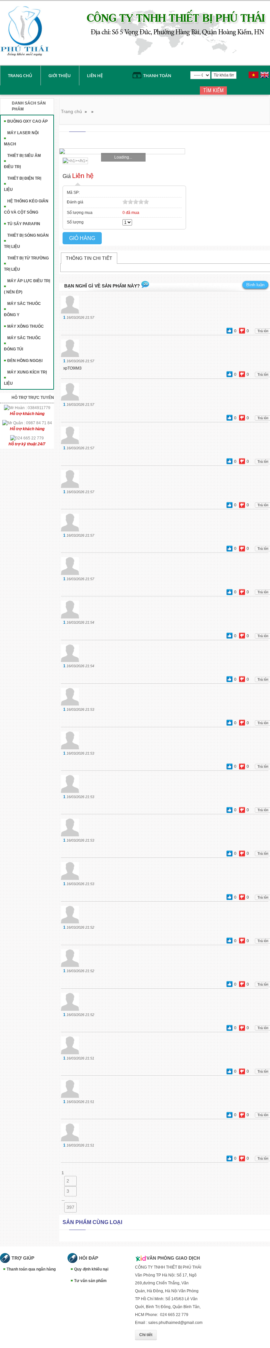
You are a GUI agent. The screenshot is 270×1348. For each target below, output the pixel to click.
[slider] (135, 201)
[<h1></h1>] (73, 161)
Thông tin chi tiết (89, 258)
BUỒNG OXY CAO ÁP (27, 121)
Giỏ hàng (82, 238)
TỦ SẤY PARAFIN (23, 224)
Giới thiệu (59, 75)
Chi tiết (145, 1335)
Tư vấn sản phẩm (90, 1280)
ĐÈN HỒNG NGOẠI (24, 360)
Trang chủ (20, 75)
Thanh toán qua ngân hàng (31, 1269)
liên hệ (95, 75)
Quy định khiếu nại (91, 1269)
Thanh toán (157, 75)
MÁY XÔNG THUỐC (25, 326)
